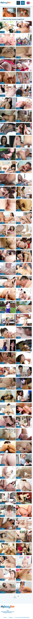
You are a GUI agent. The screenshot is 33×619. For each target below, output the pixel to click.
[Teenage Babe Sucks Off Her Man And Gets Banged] (8, 167)
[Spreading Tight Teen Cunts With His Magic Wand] (8, 371)
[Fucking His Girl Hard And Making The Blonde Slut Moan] (8, 78)
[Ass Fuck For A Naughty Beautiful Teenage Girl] (8, 53)
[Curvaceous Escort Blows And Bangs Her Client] (24, 384)
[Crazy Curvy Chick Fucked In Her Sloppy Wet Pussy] (8, 307)
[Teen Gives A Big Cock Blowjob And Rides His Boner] (24, 193)
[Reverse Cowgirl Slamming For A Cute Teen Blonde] (24, 562)
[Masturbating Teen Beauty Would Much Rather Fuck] (24, 218)
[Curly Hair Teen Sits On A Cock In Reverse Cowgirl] (24, 575)
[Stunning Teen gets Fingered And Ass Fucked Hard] (8, 244)
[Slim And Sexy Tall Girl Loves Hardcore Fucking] (8, 460)
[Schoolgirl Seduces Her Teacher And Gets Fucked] (24, 460)
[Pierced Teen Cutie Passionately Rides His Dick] (24, 345)
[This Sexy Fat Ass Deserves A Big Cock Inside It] (8, 486)
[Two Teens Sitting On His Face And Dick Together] (24, 205)
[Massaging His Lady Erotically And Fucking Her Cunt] (24, 447)
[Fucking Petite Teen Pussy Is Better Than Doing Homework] (24, 396)
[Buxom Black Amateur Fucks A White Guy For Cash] (8, 129)
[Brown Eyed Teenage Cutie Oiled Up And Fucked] (24, 320)
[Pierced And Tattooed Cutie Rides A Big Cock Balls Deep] (24, 282)
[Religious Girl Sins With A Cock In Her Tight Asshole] (8, 345)
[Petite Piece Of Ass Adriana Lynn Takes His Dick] (24, 91)
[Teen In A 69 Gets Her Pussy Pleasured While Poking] (24, 231)
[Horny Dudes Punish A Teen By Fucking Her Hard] (24, 549)
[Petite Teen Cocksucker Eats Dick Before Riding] (24, 103)
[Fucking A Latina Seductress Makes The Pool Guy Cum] (24, 154)
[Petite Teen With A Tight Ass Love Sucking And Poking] (8, 40)
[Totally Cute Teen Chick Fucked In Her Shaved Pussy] (8, 447)
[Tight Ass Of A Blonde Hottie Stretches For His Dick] (24, 473)
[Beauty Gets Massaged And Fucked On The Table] (24, 256)
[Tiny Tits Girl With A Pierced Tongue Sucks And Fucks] (24, 269)
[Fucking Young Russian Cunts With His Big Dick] (24, 53)
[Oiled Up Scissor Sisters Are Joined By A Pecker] (24, 294)
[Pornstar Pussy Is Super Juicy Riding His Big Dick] (8, 575)
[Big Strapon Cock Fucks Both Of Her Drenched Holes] (8, 256)
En (30, 3)
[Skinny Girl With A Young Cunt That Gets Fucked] (8, 435)
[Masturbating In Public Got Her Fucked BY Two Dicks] (8, 65)
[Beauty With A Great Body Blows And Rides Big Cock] (8, 549)
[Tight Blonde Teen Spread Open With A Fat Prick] (8, 27)
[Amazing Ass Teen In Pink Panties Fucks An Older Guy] (8, 218)
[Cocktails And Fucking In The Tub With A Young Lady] (8, 384)
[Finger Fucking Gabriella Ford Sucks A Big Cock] (24, 358)
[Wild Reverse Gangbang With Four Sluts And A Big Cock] (24, 116)
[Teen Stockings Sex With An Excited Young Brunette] (8, 536)
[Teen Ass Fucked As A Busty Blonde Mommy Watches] (24, 422)
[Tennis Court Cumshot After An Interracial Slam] (24, 65)
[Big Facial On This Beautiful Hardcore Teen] (24, 524)
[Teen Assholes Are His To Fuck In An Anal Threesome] (8, 193)
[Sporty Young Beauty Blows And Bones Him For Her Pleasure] (8, 333)
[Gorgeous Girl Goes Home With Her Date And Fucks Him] (8, 154)
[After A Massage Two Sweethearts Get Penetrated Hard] (8, 269)
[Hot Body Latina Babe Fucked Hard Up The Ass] (24, 587)
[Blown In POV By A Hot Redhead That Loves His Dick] (24, 142)
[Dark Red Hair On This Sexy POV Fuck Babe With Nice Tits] (24, 307)
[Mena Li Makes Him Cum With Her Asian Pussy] (8, 358)
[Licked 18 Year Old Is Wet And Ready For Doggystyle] (8, 587)
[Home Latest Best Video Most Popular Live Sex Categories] (23, 3)
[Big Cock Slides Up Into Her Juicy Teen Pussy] (8, 294)
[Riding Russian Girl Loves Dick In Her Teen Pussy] (24, 511)
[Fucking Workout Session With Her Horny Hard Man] (8, 562)
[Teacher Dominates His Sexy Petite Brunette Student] (24, 129)
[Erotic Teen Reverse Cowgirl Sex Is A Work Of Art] (24, 180)
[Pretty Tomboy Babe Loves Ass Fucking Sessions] (24, 371)
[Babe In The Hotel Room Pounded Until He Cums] (24, 409)
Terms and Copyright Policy (22, 617)
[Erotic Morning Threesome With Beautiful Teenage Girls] (8, 205)
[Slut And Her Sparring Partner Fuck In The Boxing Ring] (24, 498)
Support (11, 617)
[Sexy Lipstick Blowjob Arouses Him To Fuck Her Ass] (8, 422)
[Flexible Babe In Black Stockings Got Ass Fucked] (24, 244)
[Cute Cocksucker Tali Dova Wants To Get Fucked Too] (8, 473)
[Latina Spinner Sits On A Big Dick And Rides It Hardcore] (8, 116)
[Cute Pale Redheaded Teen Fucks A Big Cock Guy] (8, 511)
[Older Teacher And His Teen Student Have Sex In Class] (8, 498)
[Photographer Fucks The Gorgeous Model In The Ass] (8, 103)
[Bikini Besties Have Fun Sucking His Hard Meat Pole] (8, 320)
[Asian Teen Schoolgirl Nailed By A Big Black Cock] (24, 27)
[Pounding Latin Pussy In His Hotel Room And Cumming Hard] (24, 78)
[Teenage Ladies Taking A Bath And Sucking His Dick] (8, 396)
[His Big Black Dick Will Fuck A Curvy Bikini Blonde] (24, 333)
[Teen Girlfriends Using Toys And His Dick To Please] (24, 435)
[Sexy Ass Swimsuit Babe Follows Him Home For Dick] (8, 409)
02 (18, 596)
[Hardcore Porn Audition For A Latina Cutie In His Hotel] (8, 524)
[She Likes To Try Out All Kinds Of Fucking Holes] (8, 231)
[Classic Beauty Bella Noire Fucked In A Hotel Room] (8, 180)
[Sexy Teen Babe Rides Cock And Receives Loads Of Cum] (8, 142)
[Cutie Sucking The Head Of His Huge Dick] (8, 282)
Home (5, 617)
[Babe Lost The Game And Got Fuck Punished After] (24, 40)
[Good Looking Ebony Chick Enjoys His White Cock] (8, 91)
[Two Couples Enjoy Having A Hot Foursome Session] (24, 536)
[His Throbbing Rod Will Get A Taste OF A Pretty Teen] (24, 486)
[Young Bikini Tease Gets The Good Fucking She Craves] (24, 167)
